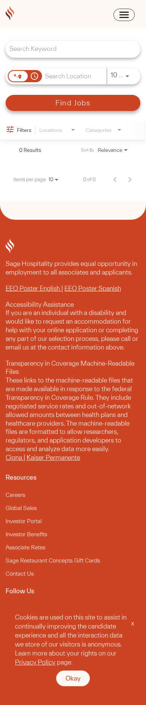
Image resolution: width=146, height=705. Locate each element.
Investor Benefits (26, 534)
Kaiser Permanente (53, 457)
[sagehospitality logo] (10, 14)
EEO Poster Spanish (92, 288)
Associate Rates (25, 547)
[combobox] (69, 48)
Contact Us (20, 573)
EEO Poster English (33, 288)
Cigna (15, 457)
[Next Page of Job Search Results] (129, 179)
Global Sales (21, 508)
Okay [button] (73, 678)
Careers (15, 495)
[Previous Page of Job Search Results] (114, 179)
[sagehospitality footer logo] (73, 247)
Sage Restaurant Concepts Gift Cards (53, 560)
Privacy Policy (35, 662)
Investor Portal (24, 521)
